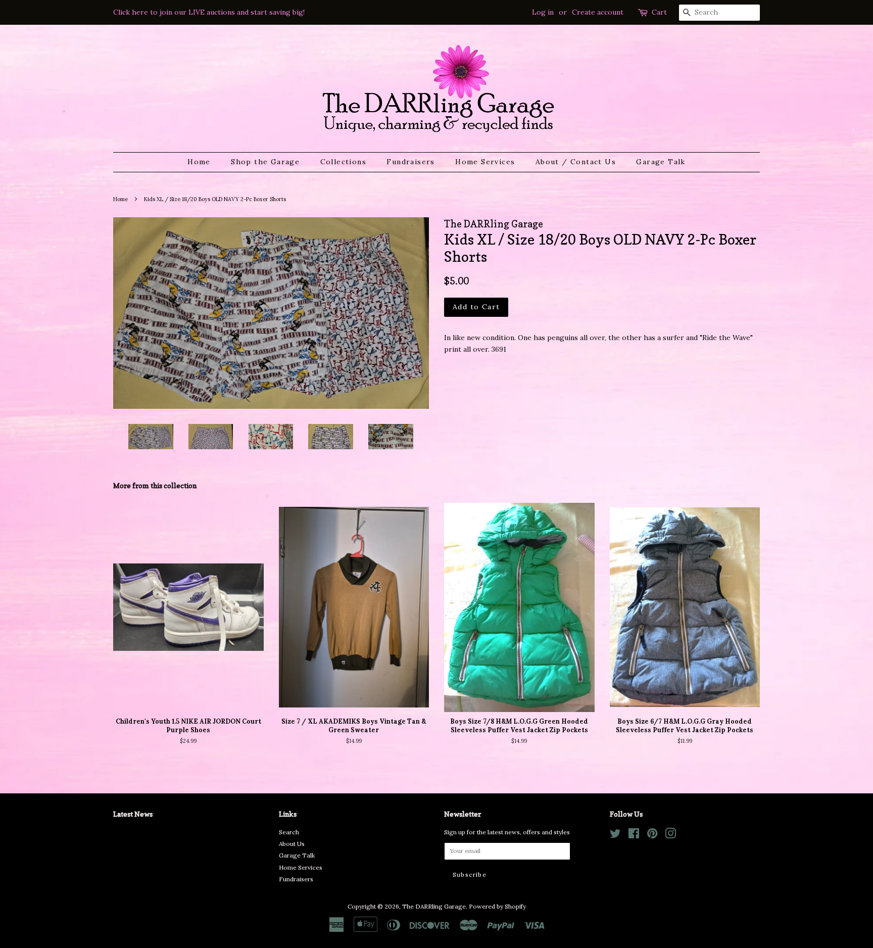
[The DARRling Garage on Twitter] (615, 835)
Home (199, 161)
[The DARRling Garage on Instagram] (670, 835)
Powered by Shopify (497, 906)
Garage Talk (660, 161)
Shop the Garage (265, 161)
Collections (343, 161)
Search (289, 832)
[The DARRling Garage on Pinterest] (652, 835)
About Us (292, 843)
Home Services (485, 161)
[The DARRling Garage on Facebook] (634, 835)
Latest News (133, 814)
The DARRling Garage (434, 906)
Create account (597, 12)
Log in (543, 12)
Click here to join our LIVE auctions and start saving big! (209, 12)
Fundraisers (410, 161)
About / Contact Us (576, 161)
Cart (659, 12)
